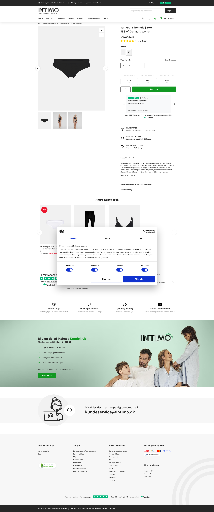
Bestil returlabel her (80, 471)
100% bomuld (113, 466)
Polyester (112, 474)
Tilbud (40, 19)
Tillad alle (139, 279)
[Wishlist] (149, 19)
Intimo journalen (43, 451)
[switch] (94, 270)
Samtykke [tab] (73, 239)
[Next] (105, 68)
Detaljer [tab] (107, 239)
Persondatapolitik (79, 468)
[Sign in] (143, 19)
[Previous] (37, 68)
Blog (39, 454)
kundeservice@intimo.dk (110, 412)
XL (142, 65)
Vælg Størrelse (125, 60)
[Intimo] (48, 11)
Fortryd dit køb (78, 454)
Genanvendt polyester (117, 471)
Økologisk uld (113, 457)
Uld (110, 460)
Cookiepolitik (77, 466)
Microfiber (112, 477)
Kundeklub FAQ (78, 460)
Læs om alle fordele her (64, 369)
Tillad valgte (106, 279)
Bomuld (111, 468)
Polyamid (112, 480)
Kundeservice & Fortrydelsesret (84, 451)
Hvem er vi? (148, 471)
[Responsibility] (155, 19)
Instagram (147, 477)
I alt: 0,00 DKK (167, 18)
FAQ (74, 457)
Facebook (147, 474)
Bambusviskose (114, 454)
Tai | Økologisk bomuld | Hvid (50, 247)
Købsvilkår (77, 463)
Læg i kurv (154, 89)
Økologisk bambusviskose (118, 451)
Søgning (170, 11)
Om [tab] (140, 239)
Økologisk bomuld (115, 463)
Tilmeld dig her (46, 375)
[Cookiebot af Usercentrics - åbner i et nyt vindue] (145, 231)
